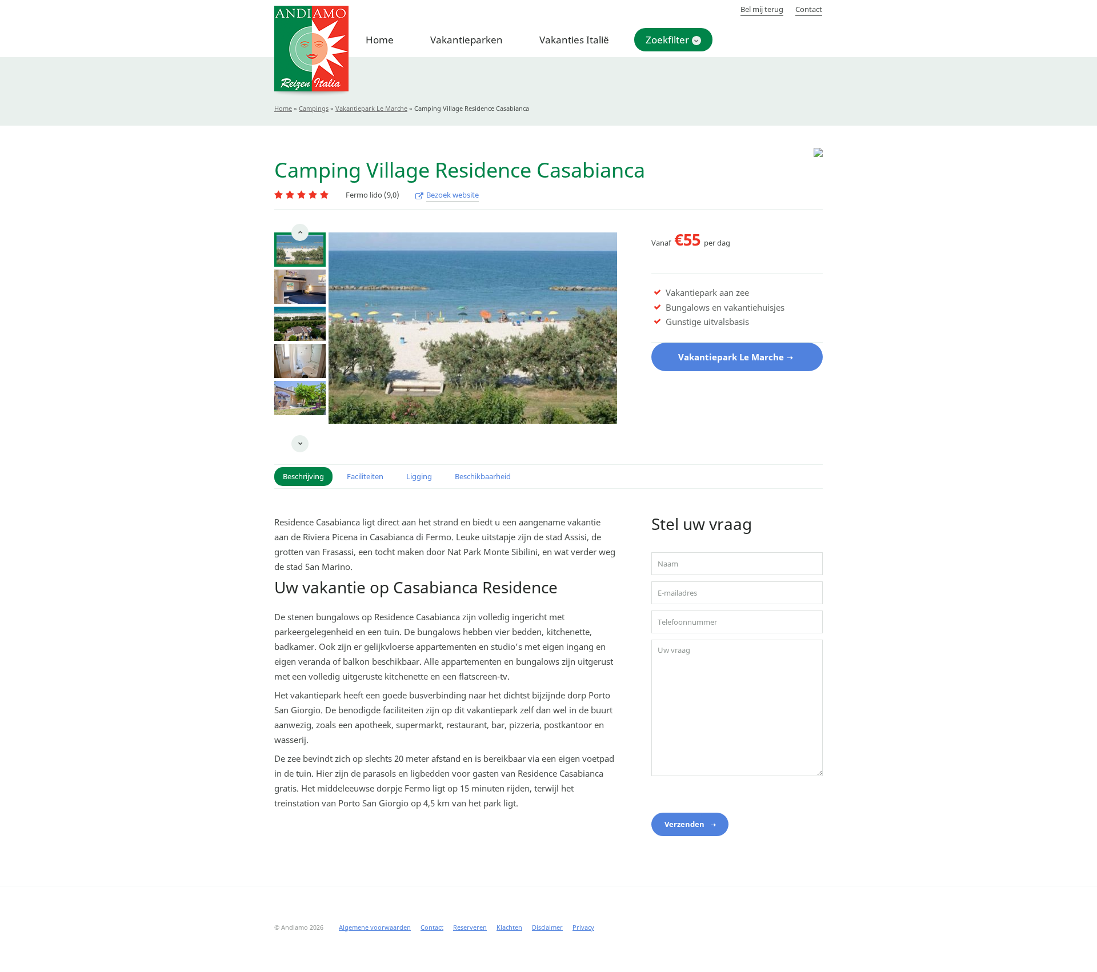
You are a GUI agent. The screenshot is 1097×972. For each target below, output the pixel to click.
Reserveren (470, 927)
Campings (314, 108)
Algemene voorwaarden (375, 927)
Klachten (509, 927)
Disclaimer (547, 927)
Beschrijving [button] (303, 476)
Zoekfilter (667, 39)
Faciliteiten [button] (365, 476)
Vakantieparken (466, 39)
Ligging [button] (419, 476)
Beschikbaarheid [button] (483, 476)
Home (380, 39)
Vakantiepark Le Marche (371, 108)
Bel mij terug (761, 9)
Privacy (583, 927)
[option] (300, 249)
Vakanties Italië (574, 39)
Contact (808, 9)
